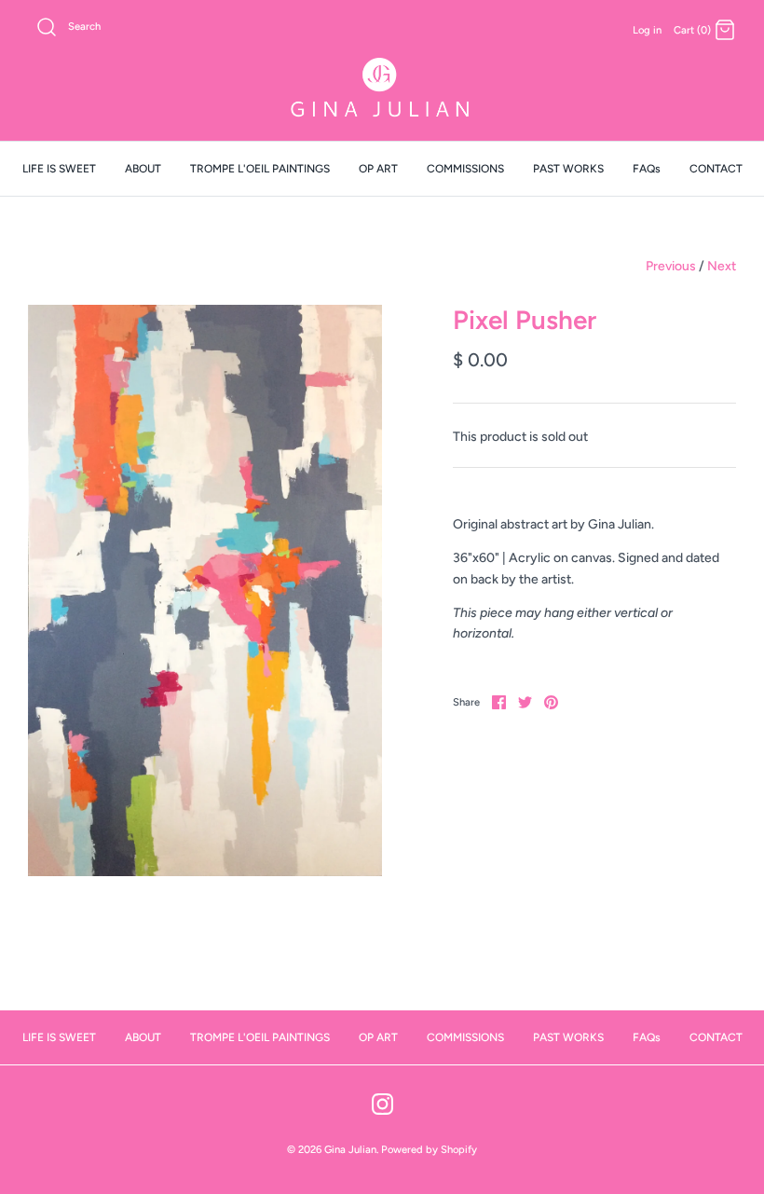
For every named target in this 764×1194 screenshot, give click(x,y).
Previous (671, 266)
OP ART (378, 168)
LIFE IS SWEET (59, 168)
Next (721, 266)
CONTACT (716, 168)
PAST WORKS (568, 168)
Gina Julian (350, 1149)
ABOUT (143, 168)
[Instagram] (382, 1104)
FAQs (647, 168)
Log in (647, 29)
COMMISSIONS (465, 168)
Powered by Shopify (429, 1149)
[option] (205, 590)
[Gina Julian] (382, 90)
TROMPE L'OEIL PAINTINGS (260, 168)
